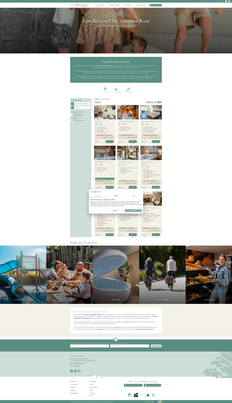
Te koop (208, 1)
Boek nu (109, 141)
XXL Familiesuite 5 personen (148, 163)
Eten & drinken (68, 300)
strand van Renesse (99, 67)
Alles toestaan (133, 210)
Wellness (115, 300)
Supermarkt (207, 300)
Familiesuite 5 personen (103, 162)
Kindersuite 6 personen (126, 162)
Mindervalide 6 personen (150, 208)
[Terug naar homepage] (79, 5)
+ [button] (95, 99)
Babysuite (98, 121)
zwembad (116, 327)
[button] (96, 117)
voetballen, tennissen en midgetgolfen (144, 329)
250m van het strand (104, 92)
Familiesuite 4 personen (126, 121)
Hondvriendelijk (128, 92)
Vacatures (202, 1)
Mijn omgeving (220, 1)
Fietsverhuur (161, 300)
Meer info (97, 141)
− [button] (95, 101)
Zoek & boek (156, 5)
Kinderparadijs (117, 92)
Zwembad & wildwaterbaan (22, 300)
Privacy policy (90, 401)
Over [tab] (134, 195)
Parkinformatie (141, 5)
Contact (213, 1)
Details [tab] (116, 195)
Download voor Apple (153, 385)
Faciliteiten (127, 5)
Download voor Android (134, 385)
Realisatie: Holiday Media (108, 401)
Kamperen (100, 5)
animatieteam (99, 329)
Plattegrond (93, 381)
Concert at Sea (74, 384)
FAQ (91, 390)
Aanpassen (115, 210)
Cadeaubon (73, 390)
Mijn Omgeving (94, 387)
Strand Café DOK (144, 76)
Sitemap (95, 401)
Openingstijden (74, 393)
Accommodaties (114, 5)
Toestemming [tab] (98, 195)
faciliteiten (100, 76)
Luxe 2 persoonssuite (148, 121)
